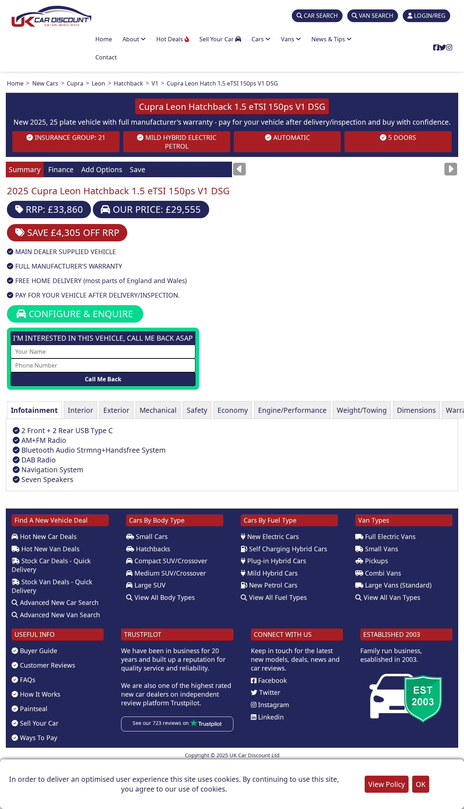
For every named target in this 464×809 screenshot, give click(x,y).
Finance (61, 169)
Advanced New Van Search (59, 614)
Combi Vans (382, 573)
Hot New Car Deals (47, 536)
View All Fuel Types (277, 597)
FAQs (26, 679)
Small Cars (150, 536)
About (132, 39)
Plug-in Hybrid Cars (275, 560)
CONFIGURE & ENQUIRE (79, 313)
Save (137, 169)
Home (103, 39)
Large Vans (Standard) (397, 585)
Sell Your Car (217, 39)
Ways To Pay (37, 737)
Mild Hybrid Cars (271, 573)
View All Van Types (391, 597)
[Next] (450, 169)
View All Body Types (164, 597)
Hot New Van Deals (49, 548)
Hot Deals (170, 39)
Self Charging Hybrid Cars (287, 548)
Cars (258, 39)
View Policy (386, 784)
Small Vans (380, 548)
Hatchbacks (152, 548)
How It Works (39, 694)
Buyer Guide (37, 650)
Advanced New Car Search (58, 602)
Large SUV (149, 585)
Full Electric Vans (389, 536)
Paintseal (32, 708)
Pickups (375, 560)
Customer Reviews (46, 665)
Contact (106, 57)
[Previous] (239, 169)
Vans (288, 39)
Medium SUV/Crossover (169, 573)
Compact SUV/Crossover (170, 560)
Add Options (101, 169)
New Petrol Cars (272, 585)
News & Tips (329, 39)
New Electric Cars (272, 536)
